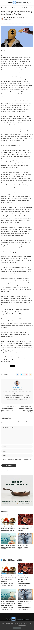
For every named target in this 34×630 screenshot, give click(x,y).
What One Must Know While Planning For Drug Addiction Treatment (8, 547)
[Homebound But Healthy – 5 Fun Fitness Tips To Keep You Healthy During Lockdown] (8, 519)
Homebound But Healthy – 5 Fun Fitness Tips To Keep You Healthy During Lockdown (8, 528)
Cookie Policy (22, 625)
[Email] (30, 374)
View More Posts (17, 389)
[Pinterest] (26, 374)
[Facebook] (17, 374)
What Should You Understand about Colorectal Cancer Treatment (25, 528)
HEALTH (4, 572)
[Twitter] (22, 374)
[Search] (31, 2)
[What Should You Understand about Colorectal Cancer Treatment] (25, 519)
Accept (17, 628)
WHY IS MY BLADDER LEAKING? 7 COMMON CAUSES (23, 547)
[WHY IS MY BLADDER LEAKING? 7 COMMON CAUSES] (25, 538)
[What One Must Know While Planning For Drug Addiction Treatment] (8, 538)
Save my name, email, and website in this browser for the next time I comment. (17, 460)
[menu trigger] (3, 2)
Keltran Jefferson (9, 17)
